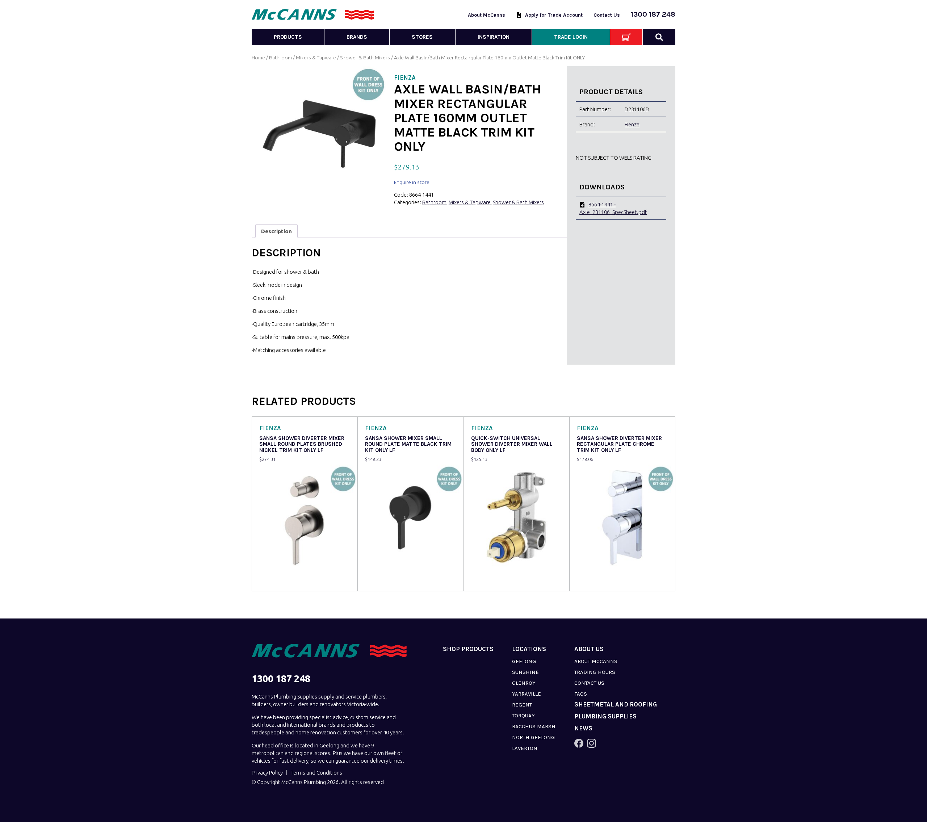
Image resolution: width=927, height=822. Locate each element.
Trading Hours (594, 672)
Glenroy (524, 683)
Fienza (632, 124)
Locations (529, 649)
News (583, 728)
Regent (522, 704)
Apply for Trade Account (554, 15)
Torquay (523, 715)
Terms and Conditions (316, 772)
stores (422, 37)
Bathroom (280, 57)
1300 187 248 (653, 14)
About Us (589, 649)
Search (659, 37)
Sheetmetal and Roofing (615, 704)
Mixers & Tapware (316, 57)
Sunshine (525, 672)
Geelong (524, 661)
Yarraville (526, 694)
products (288, 37)
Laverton (524, 748)
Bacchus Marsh (533, 726)
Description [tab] (276, 231)
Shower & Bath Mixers (365, 57)
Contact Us (606, 15)
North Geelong (533, 737)
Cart (626, 37)
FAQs (580, 694)
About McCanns (486, 15)
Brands (357, 37)
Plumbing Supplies (605, 716)
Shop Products (468, 649)
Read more (274, 580)
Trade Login (571, 37)
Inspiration (493, 37)
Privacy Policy (267, 772)
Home (258, 57)
